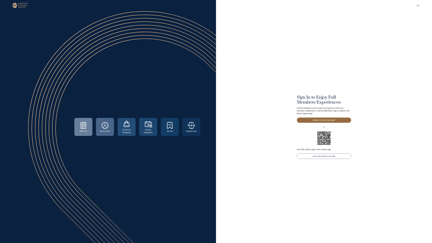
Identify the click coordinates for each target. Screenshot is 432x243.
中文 (418, 5)
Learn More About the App (324, 156)
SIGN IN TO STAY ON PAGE (324, 120)
